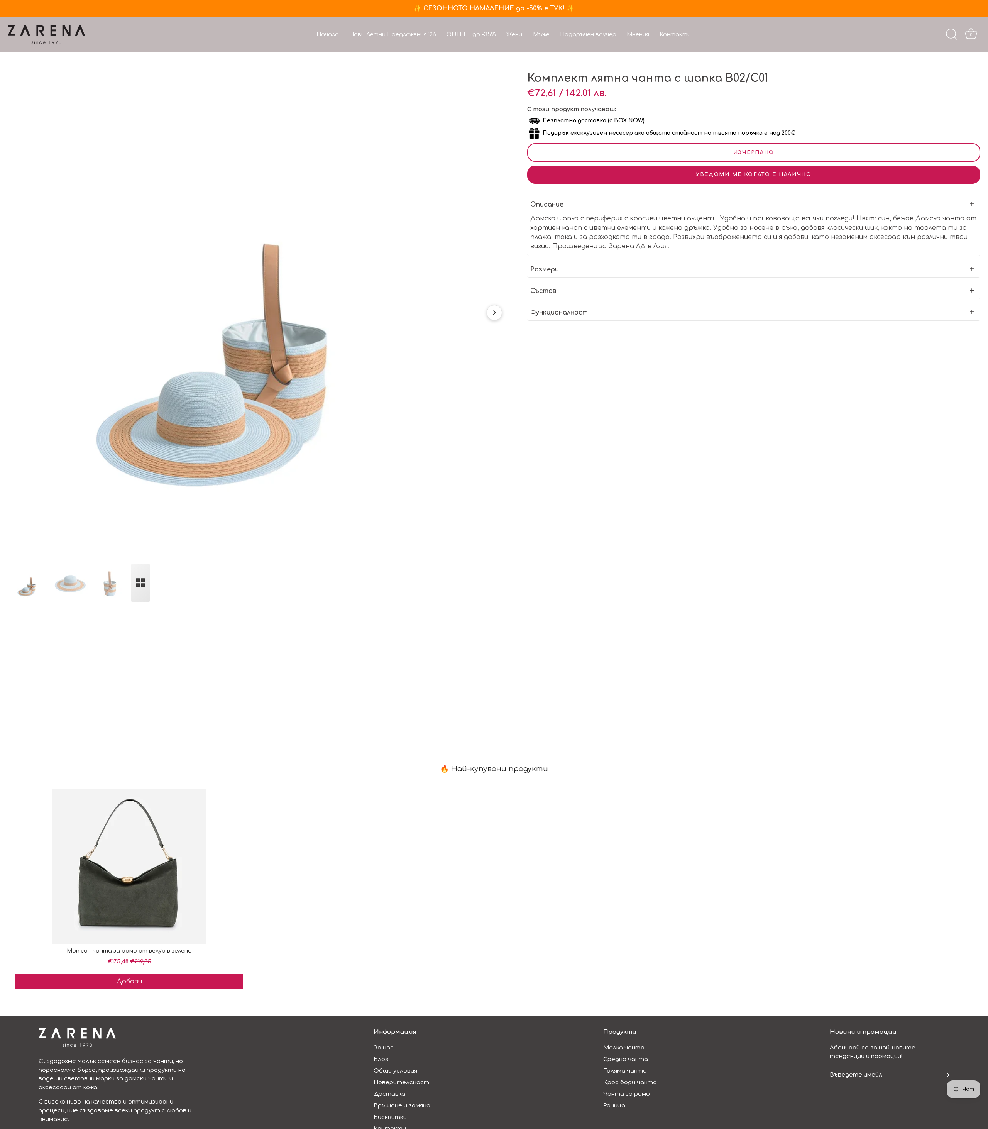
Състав (543, 291)
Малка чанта (624, 1047)
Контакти (675, 34)
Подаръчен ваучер (588, 34)
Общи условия (395, 1071)
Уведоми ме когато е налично (754, 174)
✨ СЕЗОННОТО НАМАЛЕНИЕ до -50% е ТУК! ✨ (494, 8)
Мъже (541, 34)
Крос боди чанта (630, 1082)
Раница (614, 1105)
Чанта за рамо (626, 1094)
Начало (327, 34)
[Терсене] (951, 34)
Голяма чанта (625, 1071)
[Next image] (494, 312)
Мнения (638, 34)
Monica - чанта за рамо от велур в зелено (129, 951)
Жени (514, 34)
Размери (544, 269)
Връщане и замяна (402, 1105)
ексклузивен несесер (601, 133)
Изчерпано (753, 152)
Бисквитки (390, 1117)
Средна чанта (625, 1059)
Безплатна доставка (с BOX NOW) (594, 121)
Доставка (389, 1094)
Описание (546, 204)
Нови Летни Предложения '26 (392, 34)
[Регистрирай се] (945, 1075)
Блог (381, 1059)
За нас (384, 1047)
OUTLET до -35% (471, 34)
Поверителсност (401, 1082)
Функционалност (559, 312)
